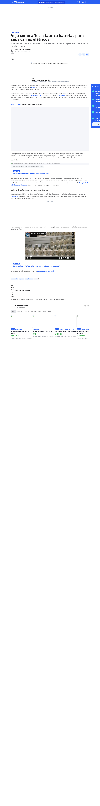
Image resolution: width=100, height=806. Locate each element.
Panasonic (14, 196)
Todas (13, 311)
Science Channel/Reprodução (40, 80)
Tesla (33, 87)
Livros (39, 311)
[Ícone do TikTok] (85, 2)
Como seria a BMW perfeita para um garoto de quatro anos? (36, 266)
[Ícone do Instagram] (79, 2)
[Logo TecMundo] (20, 2)
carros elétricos (36, 95)
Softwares (26, 311)
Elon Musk (61, 95)
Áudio (49, 311)
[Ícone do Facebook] (77, 2)
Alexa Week (34, 311)
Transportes (15, 32)
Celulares (19, 311)
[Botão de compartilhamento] (80, 54)
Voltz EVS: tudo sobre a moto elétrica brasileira (31, 174)
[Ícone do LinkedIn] (88, 2)
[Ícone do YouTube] (83, 2)
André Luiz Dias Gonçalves (23, 49)
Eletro (44, 311)
